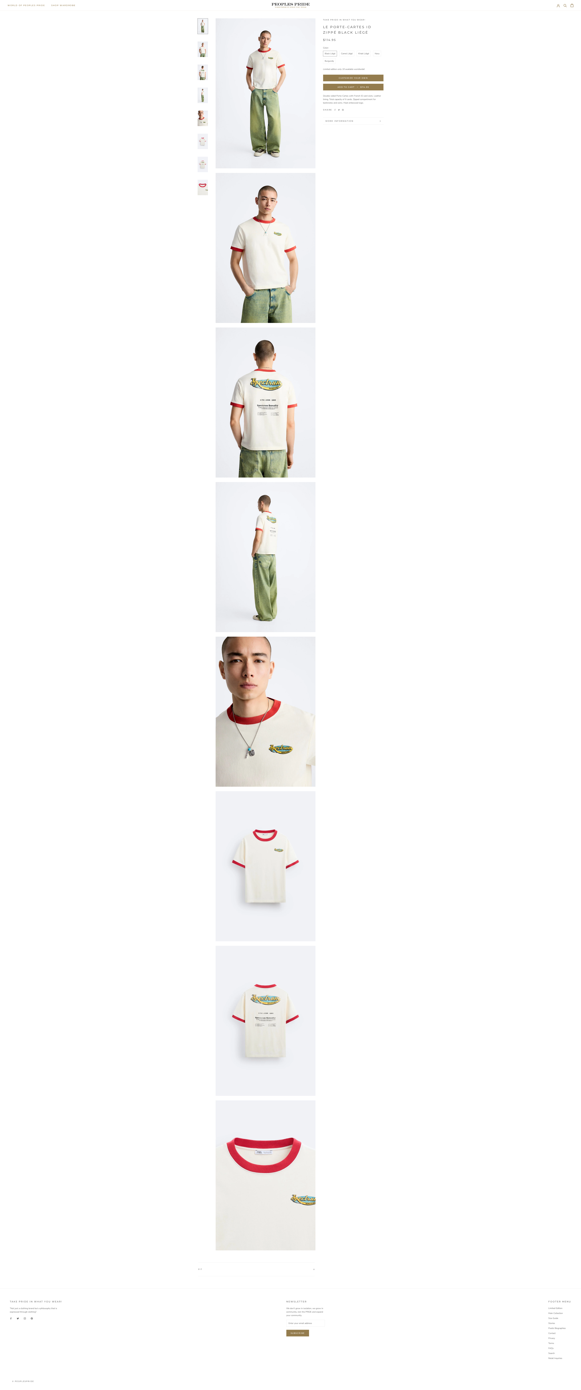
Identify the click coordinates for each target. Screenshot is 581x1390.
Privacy (551, 1338)
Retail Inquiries (555, 1358)
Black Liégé (330, 53)
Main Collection (555, 1313)
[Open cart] (572, 5)
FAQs (551, 1348)
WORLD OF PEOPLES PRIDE (26, 5)
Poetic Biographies (557, 1328)
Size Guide (553, 1318)
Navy (377, 53)
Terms (551, 1343)
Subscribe (298, 1333)
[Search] (565, 5)
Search (551, 1353)
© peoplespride (23, 1381)
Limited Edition (555, 1308)
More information (339, 121)
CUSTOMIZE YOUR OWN (353, 78)
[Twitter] (339, 110)
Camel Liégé (347, 53)
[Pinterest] (343, 110)
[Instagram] (25, 1318)
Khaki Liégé (363, 53)
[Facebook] (335, 110)
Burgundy (329, 61)
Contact (552, 1333)
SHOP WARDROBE (63, 5)
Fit (200, 1269)
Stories (551, 1323)
